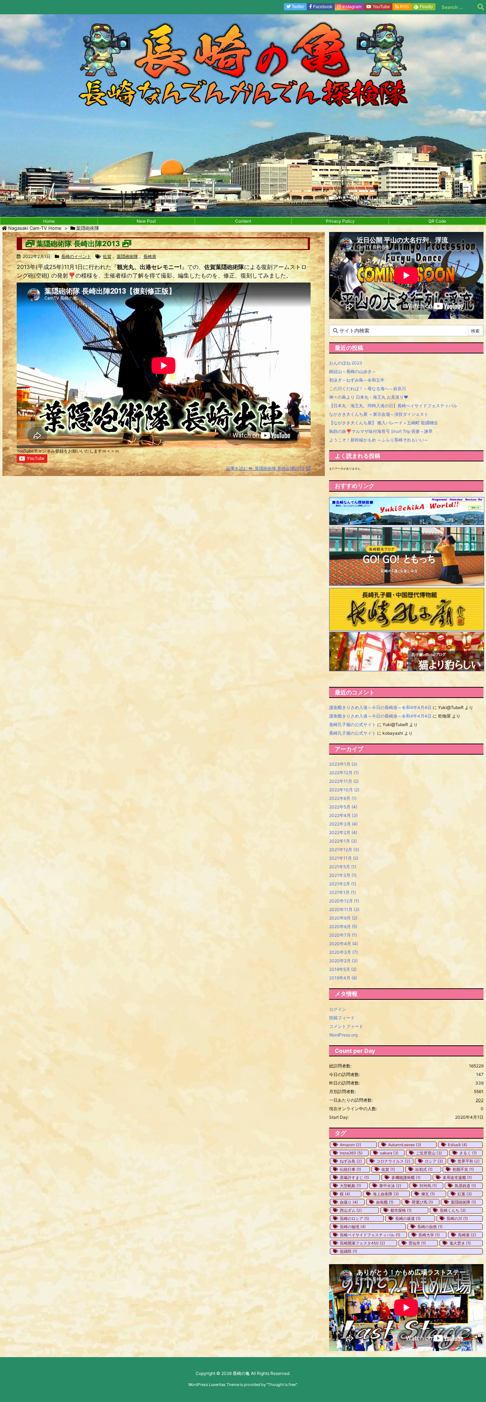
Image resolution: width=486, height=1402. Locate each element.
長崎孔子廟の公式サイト (352, 724)
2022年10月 (344, 789)
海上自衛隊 (386, 1193)
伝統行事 (350, 1169)
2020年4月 (343, 943)
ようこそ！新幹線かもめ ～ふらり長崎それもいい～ (378, 440)
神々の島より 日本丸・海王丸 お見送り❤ (368, 397)
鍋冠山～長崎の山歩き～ (352, 371)
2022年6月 (342, 798)
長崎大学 (429, 1234)
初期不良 (463, 1169)
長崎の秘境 (353, 1226)
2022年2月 (343, 832)
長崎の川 (457, 1218)
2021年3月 (342, 875)
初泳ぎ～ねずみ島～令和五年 (357, 380)
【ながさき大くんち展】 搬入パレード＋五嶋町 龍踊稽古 (383, 422)
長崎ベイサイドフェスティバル (370, 1234)
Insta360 (351, 1152)
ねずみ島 (351, 1161)
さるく (468, 1152)
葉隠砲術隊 (127, 256)
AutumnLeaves (404, 1144)
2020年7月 (343, 935)
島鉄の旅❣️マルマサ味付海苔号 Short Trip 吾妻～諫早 (381, 431)
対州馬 (428, 1185)
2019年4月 (343, 978)
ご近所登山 (429, 1152)
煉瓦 (428, 1193)
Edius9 (457, 1144)
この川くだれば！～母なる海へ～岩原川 (367, 388)
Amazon (350, 1144)
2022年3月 (343, 824)
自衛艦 (384, 1202)
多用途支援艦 (457, 1177)
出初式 (424, 1169)
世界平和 (469, 1161)
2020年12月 (344, 901)
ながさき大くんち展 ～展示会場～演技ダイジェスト (378, 414)
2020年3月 (343, 952)
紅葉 (465, 1193)
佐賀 (107, 256)
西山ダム (351, 1210)
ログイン (337, 1009)
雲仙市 (417, 1243)
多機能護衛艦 (406, 1177)
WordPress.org (343, 1035)
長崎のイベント (76, 256)
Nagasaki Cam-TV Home (35, 228)
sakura (389, 1152)
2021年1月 (342, 892)
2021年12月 (344, 849)
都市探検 (401, 1210)
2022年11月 (344, 781)
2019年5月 (342, 969)
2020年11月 (344, 909)
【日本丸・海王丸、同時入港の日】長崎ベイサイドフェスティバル (393, 405)
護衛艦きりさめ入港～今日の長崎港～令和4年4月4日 (380, 707)
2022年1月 (343, 841)
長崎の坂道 (408, 1218)
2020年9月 (343, 918)
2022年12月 (344, 772)
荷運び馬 (422, 1202)
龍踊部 (348, 1251)
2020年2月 (343, 960)
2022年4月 (343, 815)
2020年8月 (343, 926)
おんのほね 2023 (345, 363)
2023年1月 (343, 764)
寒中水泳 (390, 1185)
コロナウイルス (393, 1161)
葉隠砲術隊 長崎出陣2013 (78, 243)
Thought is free (282, 1384)
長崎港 (149, 256)
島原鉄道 (465, 1185)
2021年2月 (342, 883)
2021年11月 (343, 858)
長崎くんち (453, 1210)
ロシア (434, 1161)
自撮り (349, 1202)
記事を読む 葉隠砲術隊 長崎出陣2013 (265, 468)
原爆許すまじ (354, 1177)
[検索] (480, 7)
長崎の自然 (430, 1226)
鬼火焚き (460, 1243)
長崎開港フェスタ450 (362, 1243)
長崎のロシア (354, 1218)
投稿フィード (342, 1017)
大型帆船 (350, 1185)
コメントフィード (346, 1026)
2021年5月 (342, 866)
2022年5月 (343, 806)
